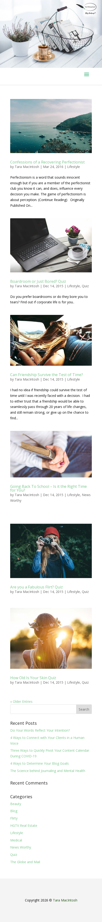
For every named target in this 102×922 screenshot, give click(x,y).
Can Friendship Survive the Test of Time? (46, 374)
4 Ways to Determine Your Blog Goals (39, 763)
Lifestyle (73, 166)
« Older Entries (21, 701)
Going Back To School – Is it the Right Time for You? (48, 488)
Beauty (15, 804)
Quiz (85, 286)
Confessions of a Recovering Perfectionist (47, 162)
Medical (16, 840)
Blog (13, 811)
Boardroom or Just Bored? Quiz (38, 281)
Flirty (14, 818)
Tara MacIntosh (27, 166)
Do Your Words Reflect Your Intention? (40, 730)
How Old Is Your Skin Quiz (33, 677)
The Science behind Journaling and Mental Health (47, 770)
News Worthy (20, 847)
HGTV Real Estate (23, 825)
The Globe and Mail (25, 862)
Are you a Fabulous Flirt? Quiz (36, 587)
